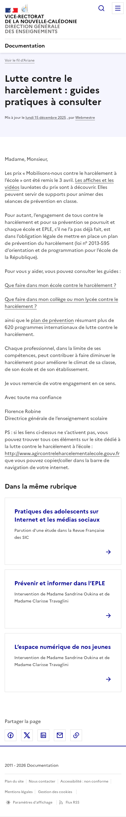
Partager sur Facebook (10, 735)
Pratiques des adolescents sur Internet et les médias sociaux (57, 515)
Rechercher (101, 8)
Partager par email (60, 735)
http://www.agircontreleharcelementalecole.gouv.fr (62, 453)
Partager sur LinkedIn (43, 735)
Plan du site (14, 781)
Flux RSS (72, 802)
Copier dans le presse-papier (76, 735)
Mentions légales (19, 792)
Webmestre (85, 117)
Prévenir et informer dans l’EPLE (59, 583)
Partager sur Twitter (27, 735)
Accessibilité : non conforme (84, 781)
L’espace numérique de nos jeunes (62, 646)
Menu (118, 8)
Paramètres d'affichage (32, 802)
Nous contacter (42, 781)
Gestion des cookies (55, 792)
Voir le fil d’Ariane (20, 60)
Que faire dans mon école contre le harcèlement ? (60, 285)
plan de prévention (52, 320)
